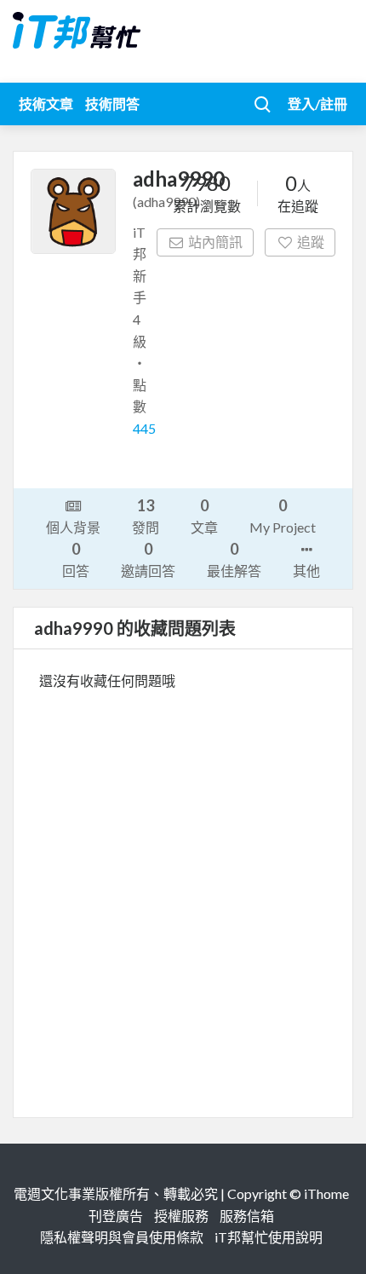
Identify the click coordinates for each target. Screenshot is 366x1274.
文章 (204, 515)
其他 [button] (306, 570)
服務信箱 (247, 1216)
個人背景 (73, 527)
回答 (75, 559)
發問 (145, 515)
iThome (326, 1193)
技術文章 (46, 103)
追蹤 (310, 241)
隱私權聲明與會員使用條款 (121, 1237)
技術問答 (112, 103)
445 (144, 428)
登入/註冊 (317, 103)
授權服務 (181, 1216)
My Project (282, 515)
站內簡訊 (215, 241)
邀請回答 (148, 559)
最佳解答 (234, 559)
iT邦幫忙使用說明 (268, 1237)
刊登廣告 (116, 1216)
